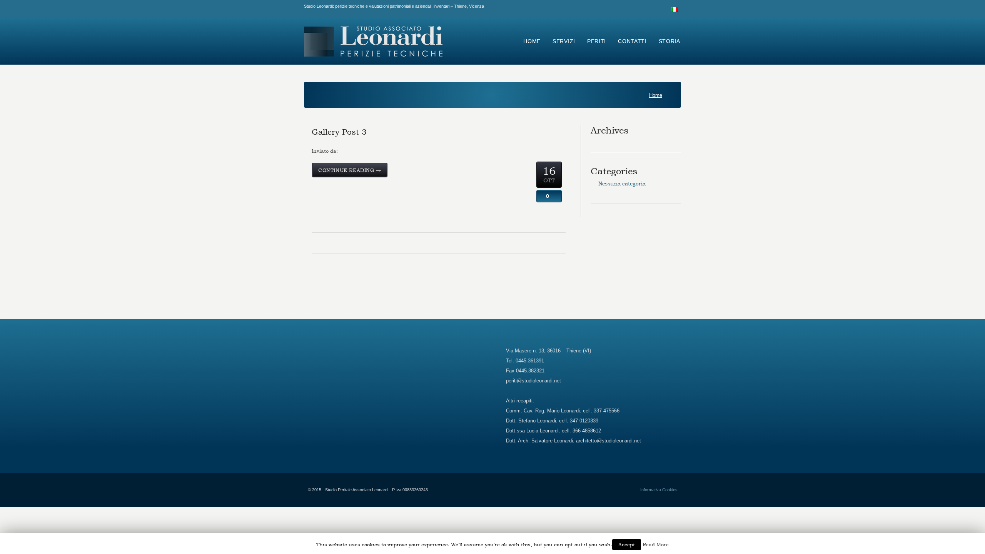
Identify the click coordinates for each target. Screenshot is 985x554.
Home (655, 95)
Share (549, 175)
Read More (656, 544)
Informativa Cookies (659, 489)
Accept (626, 544)
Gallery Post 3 (339, 132)
